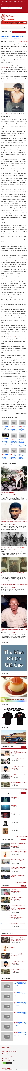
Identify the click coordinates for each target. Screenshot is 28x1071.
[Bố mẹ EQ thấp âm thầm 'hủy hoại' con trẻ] (5, 948)
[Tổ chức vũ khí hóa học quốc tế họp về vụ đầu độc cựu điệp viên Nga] (5, 926)
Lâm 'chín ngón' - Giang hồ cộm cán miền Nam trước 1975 (13, 629)
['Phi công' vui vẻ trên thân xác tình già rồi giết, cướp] (14, 422)
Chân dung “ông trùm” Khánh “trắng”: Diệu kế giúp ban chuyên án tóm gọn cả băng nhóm (18, 752)
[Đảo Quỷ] (5, 815)
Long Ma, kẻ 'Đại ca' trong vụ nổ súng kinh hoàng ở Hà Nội (13, 521)
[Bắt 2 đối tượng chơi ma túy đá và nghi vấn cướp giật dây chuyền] (7, 1006)
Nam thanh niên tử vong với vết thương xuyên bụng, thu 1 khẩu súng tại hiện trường (18, 869)
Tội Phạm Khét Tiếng (7, 746)
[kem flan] (14, 689)
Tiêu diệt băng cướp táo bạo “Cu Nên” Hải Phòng (11, 573)
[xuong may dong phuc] (14, 716)
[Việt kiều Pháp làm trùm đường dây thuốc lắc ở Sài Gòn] (5, 892)
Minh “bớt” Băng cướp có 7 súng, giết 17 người (11, 547)
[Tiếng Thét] (5, 807)
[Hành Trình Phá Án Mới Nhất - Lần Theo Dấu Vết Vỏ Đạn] (5, 435)
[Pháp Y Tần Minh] (5, 823)
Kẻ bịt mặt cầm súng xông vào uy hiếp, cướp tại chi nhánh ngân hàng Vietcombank (18, 845)
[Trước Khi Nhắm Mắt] (5, 799)
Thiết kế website (7, 1060)
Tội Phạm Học (19, 32)
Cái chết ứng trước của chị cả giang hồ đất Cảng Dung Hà (13, 584)
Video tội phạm (10, 1)
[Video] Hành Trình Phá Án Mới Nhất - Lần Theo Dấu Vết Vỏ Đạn (5, 441)
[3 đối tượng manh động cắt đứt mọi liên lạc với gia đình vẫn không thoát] (5, 854)
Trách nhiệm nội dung (8, 1056)
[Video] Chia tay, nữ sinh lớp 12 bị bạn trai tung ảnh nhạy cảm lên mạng (20, 1034)
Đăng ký (7, 11)
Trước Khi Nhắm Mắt (14, 797)
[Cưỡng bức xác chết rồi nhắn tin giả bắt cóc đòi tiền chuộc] (22, 422)
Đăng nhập (3, 11)
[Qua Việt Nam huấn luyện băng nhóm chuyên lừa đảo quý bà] (5, 900)
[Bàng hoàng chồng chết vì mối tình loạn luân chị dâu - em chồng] (22, 435)
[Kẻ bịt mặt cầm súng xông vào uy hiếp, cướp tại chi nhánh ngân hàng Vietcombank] (5, 846)
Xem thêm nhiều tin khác (21, 789)
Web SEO (13, 1069)
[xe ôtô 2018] (13, 737)
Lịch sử (24, 32)
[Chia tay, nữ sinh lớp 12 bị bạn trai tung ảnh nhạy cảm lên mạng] (7, 1036)
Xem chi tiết (12, 494)
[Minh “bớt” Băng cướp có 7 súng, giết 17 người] (14, 539)
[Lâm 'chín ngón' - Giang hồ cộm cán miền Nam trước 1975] (14, 611)
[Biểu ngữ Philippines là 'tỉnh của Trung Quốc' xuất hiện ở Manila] (5, 918)
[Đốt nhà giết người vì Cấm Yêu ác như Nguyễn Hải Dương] (5, 422)
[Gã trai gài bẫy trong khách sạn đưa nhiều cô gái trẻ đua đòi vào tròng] (5, 862)
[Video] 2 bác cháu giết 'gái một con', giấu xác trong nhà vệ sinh (5, 457)
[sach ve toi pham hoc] (14, 22)
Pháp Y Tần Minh (14, 821)
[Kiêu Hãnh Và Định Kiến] (5, 831)
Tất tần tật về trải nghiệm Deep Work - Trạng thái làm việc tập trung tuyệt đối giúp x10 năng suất (18, 939)
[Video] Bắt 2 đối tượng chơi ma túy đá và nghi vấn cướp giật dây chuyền (20, 1004)
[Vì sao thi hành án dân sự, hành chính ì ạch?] (5, 877)
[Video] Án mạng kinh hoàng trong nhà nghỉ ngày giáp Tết (14, 457)
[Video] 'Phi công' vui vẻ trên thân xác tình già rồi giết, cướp (20, 994)
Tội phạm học (3, 1)
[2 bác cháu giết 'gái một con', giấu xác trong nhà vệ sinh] (5, 450)
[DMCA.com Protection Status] (14, 1063)
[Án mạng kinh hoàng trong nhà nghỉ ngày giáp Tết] (14, 450)
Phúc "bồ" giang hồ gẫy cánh (7, 492)
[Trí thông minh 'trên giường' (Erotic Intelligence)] (5, 956)
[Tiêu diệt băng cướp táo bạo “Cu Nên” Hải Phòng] (14, 564)
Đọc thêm (23, 746)
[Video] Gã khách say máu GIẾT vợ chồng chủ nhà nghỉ (22, 457)
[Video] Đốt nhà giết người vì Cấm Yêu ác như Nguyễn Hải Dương (5, 429)
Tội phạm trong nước (7, 839)
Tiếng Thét (13, 805)
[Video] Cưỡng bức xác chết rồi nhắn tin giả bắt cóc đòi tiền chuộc (22, 429)
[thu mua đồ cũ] (14, 658)
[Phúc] (14, 478)
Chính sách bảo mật (7, 1053)
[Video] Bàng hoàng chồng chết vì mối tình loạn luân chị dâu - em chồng (20, 984)
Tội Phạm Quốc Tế (6, 885)
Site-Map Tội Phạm (7, 1058)
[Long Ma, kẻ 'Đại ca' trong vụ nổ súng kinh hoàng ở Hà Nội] (14, 511)
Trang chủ (14, 32)
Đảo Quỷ (12, 813)
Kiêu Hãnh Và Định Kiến (15, 828)
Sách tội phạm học (16, 1)
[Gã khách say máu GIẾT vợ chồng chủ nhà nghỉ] (22, 450)
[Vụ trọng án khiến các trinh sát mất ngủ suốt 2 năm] (14, 435)
